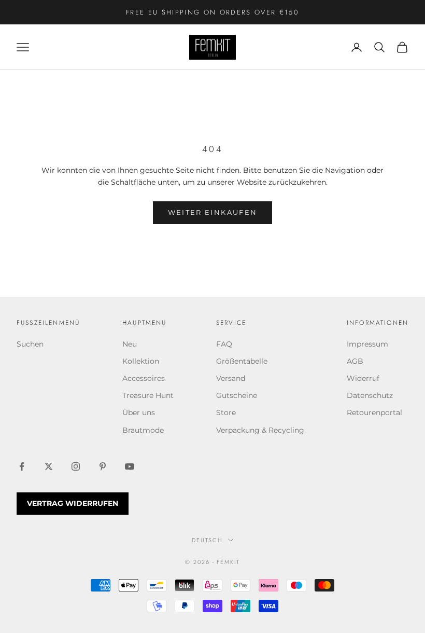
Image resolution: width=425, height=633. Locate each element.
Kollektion (140, 361)
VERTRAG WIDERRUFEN (72, 503)
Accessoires (143, 378)
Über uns (138, 412)
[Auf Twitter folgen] (49, 466)
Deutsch (207, 540)
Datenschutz (370, 395)
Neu (129, 344)
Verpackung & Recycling (260, 430)
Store (226, 412)
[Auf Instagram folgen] (75, 466)
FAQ (224, 344)
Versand (230, 378)
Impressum (367, 344)
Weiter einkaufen (212, 212)
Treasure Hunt (148, 395)
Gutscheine (236, 395)
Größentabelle (241, 361)
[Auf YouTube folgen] (129, 466)
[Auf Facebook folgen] (22, 466)
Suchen (30, 344)
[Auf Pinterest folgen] (102, 466)
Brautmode (143, 430)
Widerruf (363, 378)
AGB (355, 361)
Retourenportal (374, 412)
